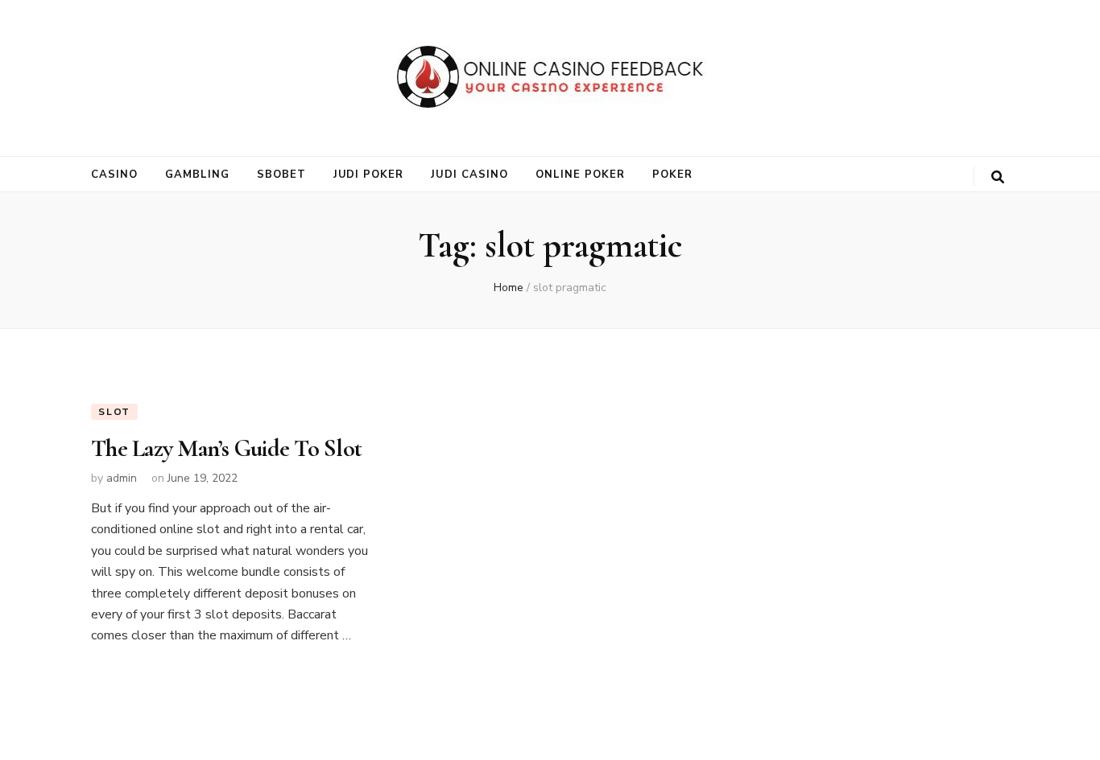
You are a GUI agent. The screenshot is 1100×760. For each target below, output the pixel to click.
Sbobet (281, 174)
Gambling (197, 174)
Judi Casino (469, 174)
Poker (672, 174)
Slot (114, 411)
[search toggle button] (997, 177)
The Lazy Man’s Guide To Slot (226, 448)
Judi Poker (368, 174)
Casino (114, 174)
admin (121, 478)
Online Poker (580, 174)
